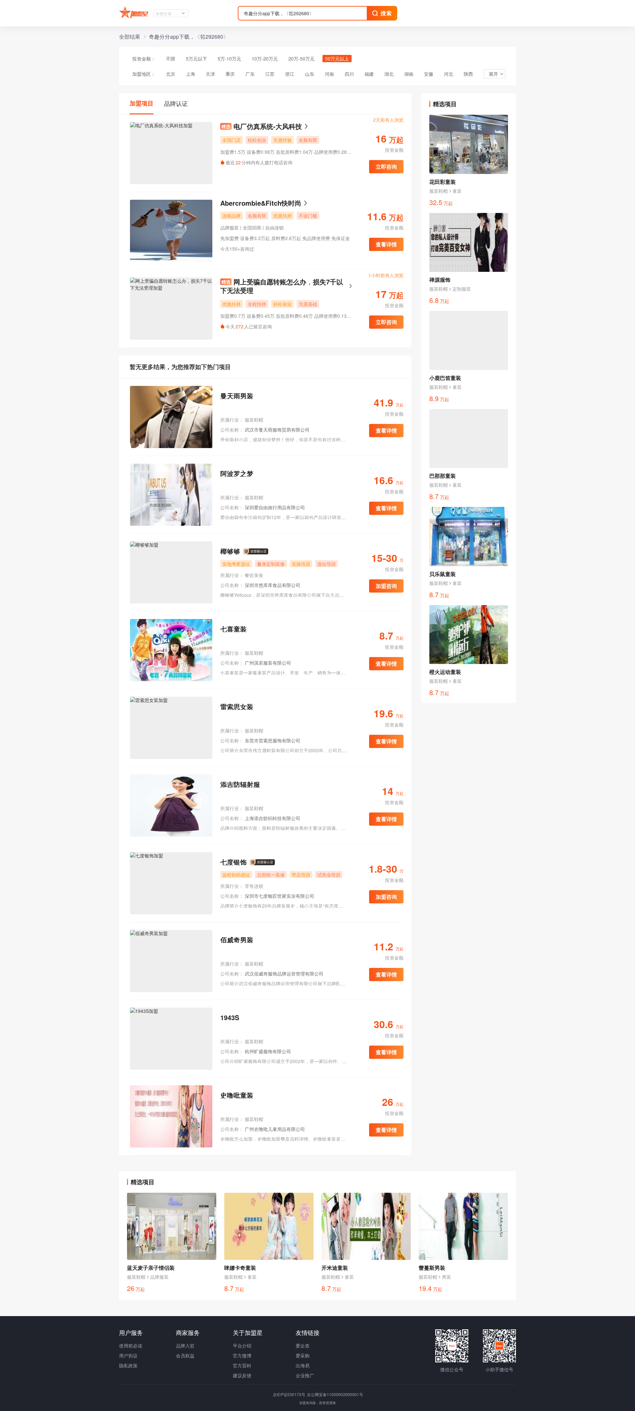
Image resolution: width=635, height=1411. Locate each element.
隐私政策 (128, 1365)
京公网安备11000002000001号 (335, 1394)
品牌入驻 (185, 1345)
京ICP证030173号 (289, 1394)
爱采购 (303, 1355)
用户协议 (128, 1355)
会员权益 (185, 1355)
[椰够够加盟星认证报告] (255, 552)
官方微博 (242, 1355)
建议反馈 (242, 1375)
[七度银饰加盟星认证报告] (262, 862)
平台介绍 (242, 1345)
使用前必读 (130, 1345)
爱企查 (303, 1345)
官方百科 (242, 1365)
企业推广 (305, 1375)
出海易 (303, 1365)
